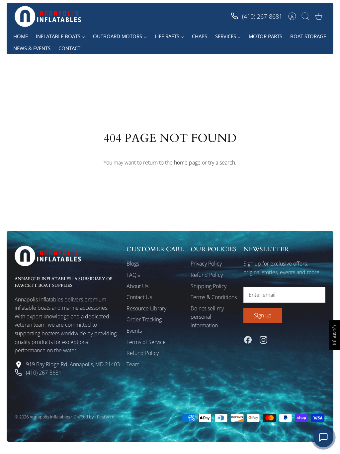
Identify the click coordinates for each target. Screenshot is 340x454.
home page (187, 162)
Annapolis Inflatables (50, 417)
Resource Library (146, 308)
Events (134, 330)
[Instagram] (263, 340)
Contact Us (139, 297)
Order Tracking (144, 319)
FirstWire (105, 417)
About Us (137, 286)
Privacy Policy (206, 263)
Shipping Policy (208, 286)
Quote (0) (335, 335)
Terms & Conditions (214, 297)
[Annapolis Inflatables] (48, 16)
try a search (221, 162)
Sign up (263, 315)
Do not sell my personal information (207, 317)
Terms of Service (146, 342)
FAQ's (133, 275)
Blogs (133, 263)
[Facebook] (248, 340)
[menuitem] (20, 36)
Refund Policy (143, 353)
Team (133, 364)
